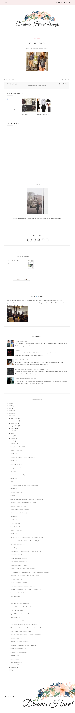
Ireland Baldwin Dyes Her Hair (20, 509)
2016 (10, 411)
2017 (10, 408)
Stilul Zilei (37, 39)
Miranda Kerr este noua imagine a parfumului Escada (27, 537)
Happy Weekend (15, 523)
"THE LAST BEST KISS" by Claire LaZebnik (23, 645)
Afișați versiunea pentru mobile (37, 85)
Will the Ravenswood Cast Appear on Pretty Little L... (27, 589)
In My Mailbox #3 (16, 655)
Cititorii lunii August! (21, 360)
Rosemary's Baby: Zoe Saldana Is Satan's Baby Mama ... (27, 541)
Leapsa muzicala (15, 617)
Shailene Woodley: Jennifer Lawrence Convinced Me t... (27, 628)
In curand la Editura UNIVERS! (20, 641)
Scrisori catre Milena (14, 261)
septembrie (14, 426)
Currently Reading (22, 256)
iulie (12, 431)
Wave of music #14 (16, 638)
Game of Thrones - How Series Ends (22, 607)
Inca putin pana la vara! (17, 468)
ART (12, 482)
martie (13, 441)
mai (12, 436)
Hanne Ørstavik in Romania (19, 558)
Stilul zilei (25, 114)
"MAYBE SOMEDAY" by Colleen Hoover (22, 568)
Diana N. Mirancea (33, 48)
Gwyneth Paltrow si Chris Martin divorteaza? (24, 485)
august (13, 428)
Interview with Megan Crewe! (20, 603)
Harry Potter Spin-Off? (18, 447)
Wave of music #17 (16, 492)
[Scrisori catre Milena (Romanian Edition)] (30, 268)
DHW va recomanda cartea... (19, 582)
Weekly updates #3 (21, 341)
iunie (12, 433)
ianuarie (13, 667)
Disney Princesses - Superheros (20, 475)
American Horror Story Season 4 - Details (23, 502)
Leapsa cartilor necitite (18, 621)
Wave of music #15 (16, 579)
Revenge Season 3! (16, 555)
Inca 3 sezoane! (15, 596)
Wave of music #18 (16, 450)
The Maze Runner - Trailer (19, 565)
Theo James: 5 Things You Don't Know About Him (26, 551)
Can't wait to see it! (16, 464)
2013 (10, 670)
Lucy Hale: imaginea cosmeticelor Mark (22, 586)
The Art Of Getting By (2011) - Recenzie (23, 457)
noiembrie (14, 421)
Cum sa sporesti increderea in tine (25, 378)
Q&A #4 (17, 350)
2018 (10, 406)
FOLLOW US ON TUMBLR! (19, 652)
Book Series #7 (15, 527)
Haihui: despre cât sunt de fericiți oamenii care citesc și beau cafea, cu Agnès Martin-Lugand (34, 300)
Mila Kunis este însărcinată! (19, 513)
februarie (14, 665)
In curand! (13, 471)
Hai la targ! (14, 548)
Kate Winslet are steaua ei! (19, 561)
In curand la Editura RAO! (18, 544)
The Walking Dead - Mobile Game (21, 631)
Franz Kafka (11, 263)
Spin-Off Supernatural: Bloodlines (21, 614)
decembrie (14, 418)
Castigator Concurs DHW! (19, 648)
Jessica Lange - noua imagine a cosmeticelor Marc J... (27, 635)
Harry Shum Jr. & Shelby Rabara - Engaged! (24, 624)
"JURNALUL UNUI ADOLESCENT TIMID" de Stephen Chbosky (30, 572)
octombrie (14, 423)
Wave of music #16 (16, 530)
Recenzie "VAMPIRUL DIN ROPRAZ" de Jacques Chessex (32, 369)
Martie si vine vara (16, 662)
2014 (10, 416)
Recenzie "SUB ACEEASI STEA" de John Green (25, 575)
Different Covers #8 (17, 610)
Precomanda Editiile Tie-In (19, 593)
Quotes (13, 495)
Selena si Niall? (15, 659)
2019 (10, 403)
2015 (10, 413)
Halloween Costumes (43, 114)
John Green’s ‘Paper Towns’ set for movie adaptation (27, 499)
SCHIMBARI (14, 443)
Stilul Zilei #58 (11, 109)
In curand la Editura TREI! (18, 506)
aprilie (13, 438)
